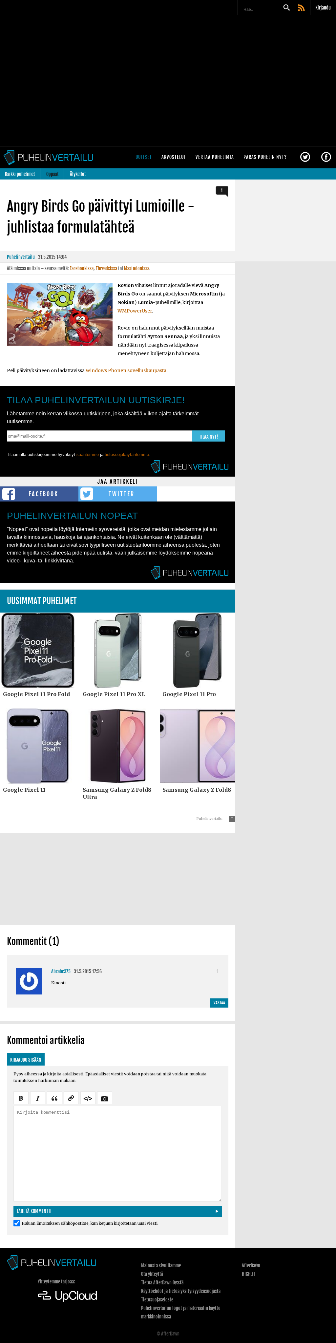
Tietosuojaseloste (157, 1299)
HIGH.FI (248, 1274)
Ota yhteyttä (152, 1274)
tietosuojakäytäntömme (127, 454)
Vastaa (219, 1002)
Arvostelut (173, 157)
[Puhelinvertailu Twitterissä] (305, 157)
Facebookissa (82, 268)
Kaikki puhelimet (20, 174)
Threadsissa (106, 268)
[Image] (104, 1097)
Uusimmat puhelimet (42, 601)
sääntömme (87, 454)
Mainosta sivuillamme (161, 1265)
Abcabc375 (61, 971)
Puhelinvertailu (21, 257)
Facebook (43, 494)
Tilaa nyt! (208, 437)
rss (302, 8)
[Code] (88, 1097)
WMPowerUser (134, 311)
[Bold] (21, 1097)
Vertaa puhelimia (215, 157)
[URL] (71, 1097)
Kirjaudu (323, 7)
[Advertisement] (117, 879)
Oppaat (52, 174)
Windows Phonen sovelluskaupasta (126, 370)
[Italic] (38, 1097)
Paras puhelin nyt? (265, 157)
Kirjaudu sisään (25, 1060)
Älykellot (78, 174)
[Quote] (54, 1097)
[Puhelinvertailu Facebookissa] (326, 157)
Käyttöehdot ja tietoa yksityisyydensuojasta (180, 1291)
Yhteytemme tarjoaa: (56, 1281)
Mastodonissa (136, 268)
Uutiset (144, 157)
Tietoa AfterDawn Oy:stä (162, 1282)
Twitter (122, 494)
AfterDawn (251, 1265)
